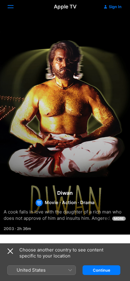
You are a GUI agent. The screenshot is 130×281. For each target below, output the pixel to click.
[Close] (10, 251)
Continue (101, 270)
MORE (119, 218)
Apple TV (65, 7)
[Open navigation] (14, 6)
